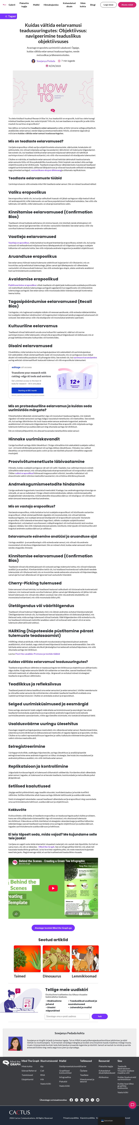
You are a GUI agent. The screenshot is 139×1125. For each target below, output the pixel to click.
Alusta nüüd (127, 5)
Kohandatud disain (69, 5)
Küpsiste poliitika (87, 1118)
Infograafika (65, 1077)
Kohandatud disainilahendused (107, 1071)
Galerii (12, 4)
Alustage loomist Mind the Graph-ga (53, 928)
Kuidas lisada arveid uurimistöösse (127, 1078)
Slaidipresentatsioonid (69, 1066)
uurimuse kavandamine (85, 357)
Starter (83, 1066)
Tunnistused (27, 1075)
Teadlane (84, 1075)
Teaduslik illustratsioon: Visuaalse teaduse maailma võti (126, 1069)
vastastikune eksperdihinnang (46, 170)
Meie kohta (83, 5)
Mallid (36, 4)
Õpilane (83, 1070)
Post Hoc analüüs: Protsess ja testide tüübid (37, 653)
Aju (41, 1066)
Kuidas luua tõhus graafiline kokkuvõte (126, 1085)
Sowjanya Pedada (46, 60)
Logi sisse (108, 5)
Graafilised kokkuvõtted (65, 1071)
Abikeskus (104, 1077)
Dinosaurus (52, 976)
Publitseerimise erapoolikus (22, 285)
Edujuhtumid (27, 1079)
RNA (42, 1075)
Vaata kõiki (45, 1083)
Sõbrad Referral (29, 1070)
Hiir (42, 1079)
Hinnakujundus (51, 4)
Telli (100, 1016)
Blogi (92, 4)
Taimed (20, 976)
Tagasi (12, 16)
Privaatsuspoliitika (71, 1118)
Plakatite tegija (24, 5)
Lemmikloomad (84, 976)
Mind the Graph (46, 846)
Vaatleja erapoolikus (18, 242)
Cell (42, 1070)
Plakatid (63, 1081)
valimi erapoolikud (24, 473)
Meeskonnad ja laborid (87, 1080)
